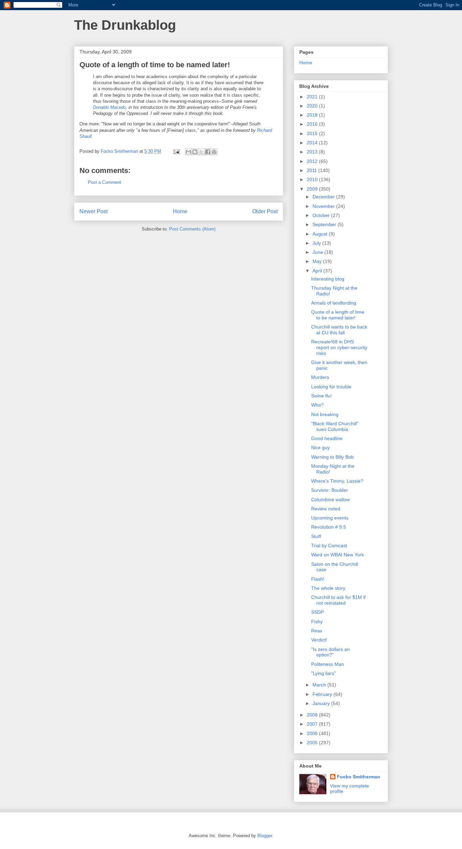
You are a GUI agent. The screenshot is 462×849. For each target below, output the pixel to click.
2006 (313, 733)
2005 (313, 742)
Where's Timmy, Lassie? (337, 481)
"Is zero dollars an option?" (330, 652)
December (324, 196)
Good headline (327, 438)
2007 (313, 724)
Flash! (317, 579)
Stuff (316, 536)
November (324, 206)
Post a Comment (104, 182)
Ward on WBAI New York (337, 554)
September (325, 224)
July (317, 243)
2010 (313, 179)
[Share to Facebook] (207, 151)
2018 (313, 115)
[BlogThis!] (194, 151)
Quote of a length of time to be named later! (337, 314)
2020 (313, 105)
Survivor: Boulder (329, 490)
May (318, 261)
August (321, 234)
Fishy (317, 621)
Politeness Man (327, 664)
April (318, 270)
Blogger (264, 835)
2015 (313, 133)
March (320, 684)
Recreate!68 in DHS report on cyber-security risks (339, 347)
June (318, 252)
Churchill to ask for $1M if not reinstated (338, 600)
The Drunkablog (125, 25)
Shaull (85, 136)
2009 (313, 189)
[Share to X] (201, 151)
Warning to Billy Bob (332, 457)
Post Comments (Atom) (192, 229)
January (322, 703)
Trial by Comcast (329, 545)
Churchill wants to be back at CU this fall (339, 329)
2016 (313, 124)
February (323, 694)
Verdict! (319, 639)
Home (180, 211)
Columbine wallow (330, 499)
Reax (316, 630)
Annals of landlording (333, 303)
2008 (313, 715)
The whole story (328, 588)
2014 (313, 142)
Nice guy (320, 447)
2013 (313, 151)
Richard (264, 130)
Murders (320, 377)
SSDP (317, 612)
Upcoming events (329, 517)
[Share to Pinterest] (214, 151)
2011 (312, 170)
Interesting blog (327, 279)
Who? (317, 405)
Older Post (265, 211)
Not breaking (325, 414)
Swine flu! (321, 395)
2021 (313, 96)
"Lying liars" (323, 673)
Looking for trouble (331, 386)
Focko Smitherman (358, 776)
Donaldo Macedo (109, 107)
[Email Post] (176, 151)
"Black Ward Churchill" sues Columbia (335, 426)
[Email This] (188, 151)
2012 (313, 161)
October (322, 215)
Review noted (325, 508)
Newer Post (93, 211)
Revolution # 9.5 (328, 527)
